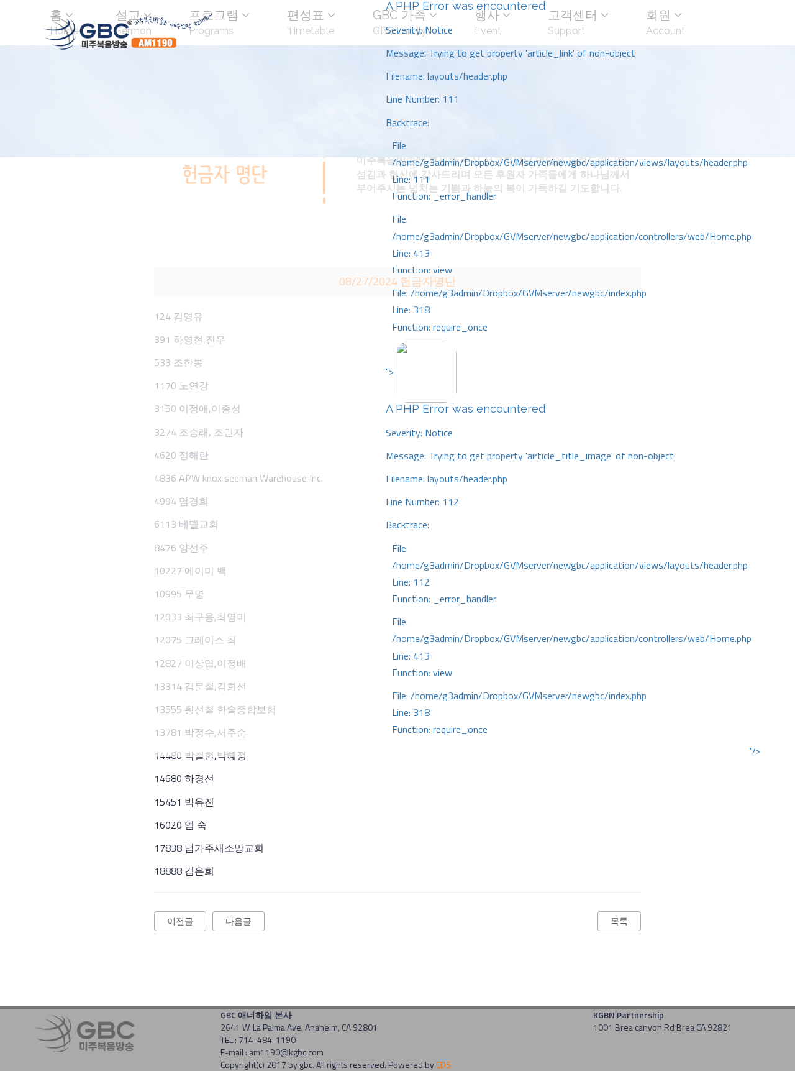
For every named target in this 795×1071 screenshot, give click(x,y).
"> (569, 550)
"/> (755, 751)
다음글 (238, 920)
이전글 (180, 920)
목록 (619, 920)
